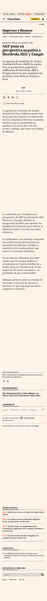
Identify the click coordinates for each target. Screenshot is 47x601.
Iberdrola (24, 410)
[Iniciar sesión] (43, 19)
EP (3, 399)
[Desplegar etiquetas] (43, 409)
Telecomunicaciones (16, 37)
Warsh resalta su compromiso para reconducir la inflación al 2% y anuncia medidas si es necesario (23, 528)
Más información (7, 420)
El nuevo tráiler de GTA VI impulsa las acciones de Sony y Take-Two (20, 537)
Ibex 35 (6, 14)
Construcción (37, 37)
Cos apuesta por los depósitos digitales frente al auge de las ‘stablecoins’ (21, 520)
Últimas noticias (10, 508)
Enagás (5, 410)
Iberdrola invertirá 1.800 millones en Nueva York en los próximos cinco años (21, 395)
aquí (36, 426)
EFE (23, 88)
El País (42, 24)
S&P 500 (21, 14)
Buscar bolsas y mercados (14, 568)
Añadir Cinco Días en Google (15, 103)
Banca (5, 37)
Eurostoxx (13, 580)
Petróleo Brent (40, 14)
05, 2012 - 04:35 (23, 91)
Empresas (33, 410)
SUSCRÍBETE (35, 19)
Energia (27, 37)
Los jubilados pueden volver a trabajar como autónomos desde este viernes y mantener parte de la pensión (24, 555)
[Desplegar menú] (4, 19)
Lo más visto (7, 548)
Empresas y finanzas (17, 30)
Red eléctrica (14, 410)
